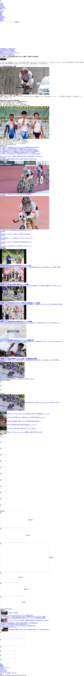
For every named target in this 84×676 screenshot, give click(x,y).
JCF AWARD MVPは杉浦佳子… (7, 50)
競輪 (1, 12)
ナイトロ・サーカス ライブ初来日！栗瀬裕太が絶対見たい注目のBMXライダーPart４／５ (21, 156)
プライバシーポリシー (5, 667)
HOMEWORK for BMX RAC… (7, 54)
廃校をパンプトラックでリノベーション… (10, 52)
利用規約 (2, 668)
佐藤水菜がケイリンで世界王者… (8, 51)
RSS (1, 674)
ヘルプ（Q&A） (4, 670)
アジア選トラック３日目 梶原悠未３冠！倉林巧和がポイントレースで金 (17, 148)
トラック (2, 11)
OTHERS (2, 16)
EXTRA (2, 20)
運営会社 (2, 666)
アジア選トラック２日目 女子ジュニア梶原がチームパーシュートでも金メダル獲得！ (20, 153)
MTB (1, 14)
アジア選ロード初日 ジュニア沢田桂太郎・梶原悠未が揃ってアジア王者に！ (18, 152)
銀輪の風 (2, 17)
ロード (1, 10)
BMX (1, 15)
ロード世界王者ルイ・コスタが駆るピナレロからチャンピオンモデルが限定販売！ (19, 151)
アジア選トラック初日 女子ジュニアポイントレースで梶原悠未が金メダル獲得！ (20, 147)
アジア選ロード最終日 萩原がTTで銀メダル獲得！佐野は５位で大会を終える (18, 159)
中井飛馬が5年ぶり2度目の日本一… (8, 48)
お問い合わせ (3, 671)
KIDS (1, 19)
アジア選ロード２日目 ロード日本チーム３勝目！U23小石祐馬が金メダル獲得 (18, 149)
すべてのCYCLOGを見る (6, 609)
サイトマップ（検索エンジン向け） (8, 672)
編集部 (1, 664)
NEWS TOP (3, 157)
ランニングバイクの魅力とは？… (8, 55)
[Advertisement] (42, 35)
